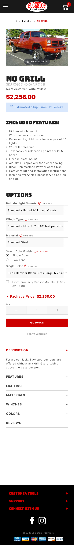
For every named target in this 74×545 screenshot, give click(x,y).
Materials (15, 395)
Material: (19, 235)
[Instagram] (42, 521)
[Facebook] (32, 521)
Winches (14, 404)
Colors (13, 413)
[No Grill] (37, 47)
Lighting (14, 386)
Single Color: (22, 266)
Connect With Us (24, 509)
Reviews (13, 423)
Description (17, 350)
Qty (8, 304)
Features (14, 376)
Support (16, 501)
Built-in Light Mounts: (29, 203)
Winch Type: (22, 219)
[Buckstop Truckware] (37, 6)
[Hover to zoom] (37, 47)
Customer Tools (24, 494)
